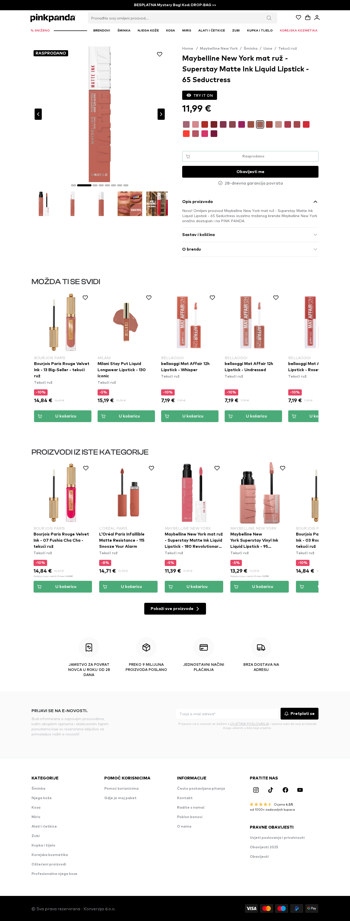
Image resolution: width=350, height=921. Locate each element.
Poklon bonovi (189, 817)
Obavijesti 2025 (264, 847)
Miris (36, 817)
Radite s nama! (190, 807)
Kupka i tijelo (43, 845)
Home (190, 48)
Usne (267, 48)
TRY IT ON (203, 95)
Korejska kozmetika (50, 855)
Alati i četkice (44, 826)
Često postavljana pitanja (201, 788)
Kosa (36, 807)
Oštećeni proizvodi (49, 864)
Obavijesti (259, 857)
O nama (184, 826)
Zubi (36, 836)
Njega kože (42, 798)
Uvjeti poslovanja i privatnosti (277, 838)
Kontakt (185, 798)
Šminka (251, 48)
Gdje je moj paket (120, 798)
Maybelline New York (219, 48)
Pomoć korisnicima (121, 788)
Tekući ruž (287, 48)
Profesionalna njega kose (54, 874)
